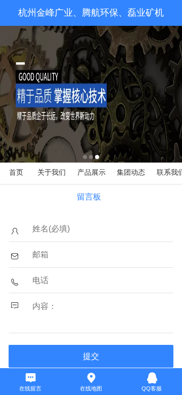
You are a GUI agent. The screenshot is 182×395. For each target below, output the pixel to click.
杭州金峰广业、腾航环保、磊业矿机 (91, 13)
